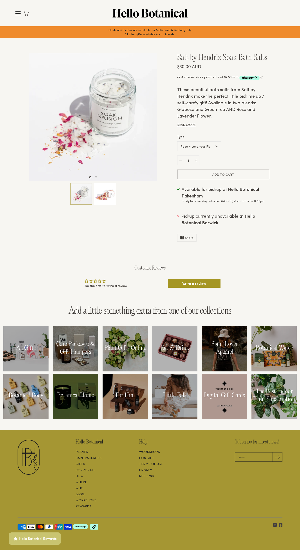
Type (180, 137)
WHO (79, 488)
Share (189, 237)
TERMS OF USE (151, 463)
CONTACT (146, 458)
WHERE (81, 482)
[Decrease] (180, 160)
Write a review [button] (194, 283)
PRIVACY (145, 470)
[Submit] (277, 457)
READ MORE (186, 125)
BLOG (80, 494)
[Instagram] (275, 525)
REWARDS (83, 506)
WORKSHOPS (86, 500)
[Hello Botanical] (150, 13)
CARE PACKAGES (88, 458)
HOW (79, 476)
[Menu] (18, 13)
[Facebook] (280, 525)
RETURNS (146, 476)
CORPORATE (86, 470)
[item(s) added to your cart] (26, 13)
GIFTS (80, 463)
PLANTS (82, 451)
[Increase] (196, 160)
